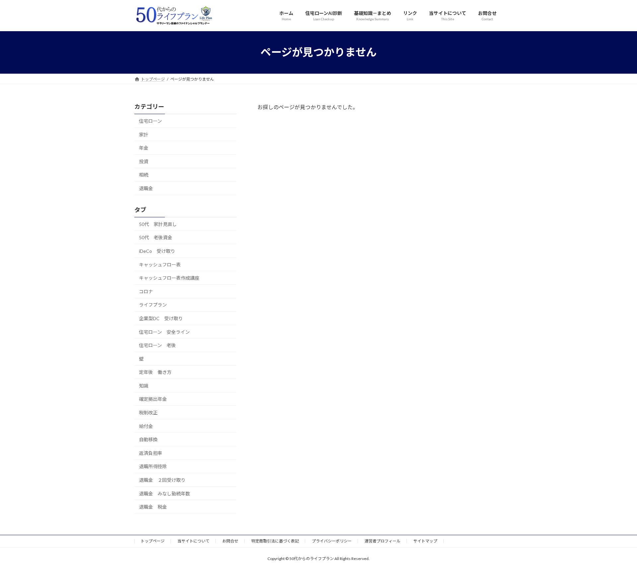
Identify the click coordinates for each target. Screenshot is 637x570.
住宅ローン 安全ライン (164, 331)
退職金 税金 (153, 507)
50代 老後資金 (155, 237)
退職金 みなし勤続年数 (164, 493)
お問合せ (230, 540)
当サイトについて (193, 540)
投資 (143, 161)
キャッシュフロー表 (160, 264)
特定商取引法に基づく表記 (275, 540)
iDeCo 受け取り (157, 251)
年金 (143, 148)
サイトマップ (425, 540)
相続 (143, 175)
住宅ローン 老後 (157, 345)
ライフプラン (153, 305)
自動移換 (148, 439)
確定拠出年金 (153, 399)
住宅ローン (150, 121)
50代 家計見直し (158, 224)
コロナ (146, 291)
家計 (143, 134)
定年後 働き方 (155, 372)
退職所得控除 (153, 466)
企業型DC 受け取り (161, 318)
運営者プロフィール (382, 540)
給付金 (146, 426)
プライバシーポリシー (332, 540)
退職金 (146, 188)
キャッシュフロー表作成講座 (169, 278)
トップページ (153, 540)
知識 (143, 385)
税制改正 (148, 412)
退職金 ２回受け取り (162, 480)
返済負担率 (150, 453)
